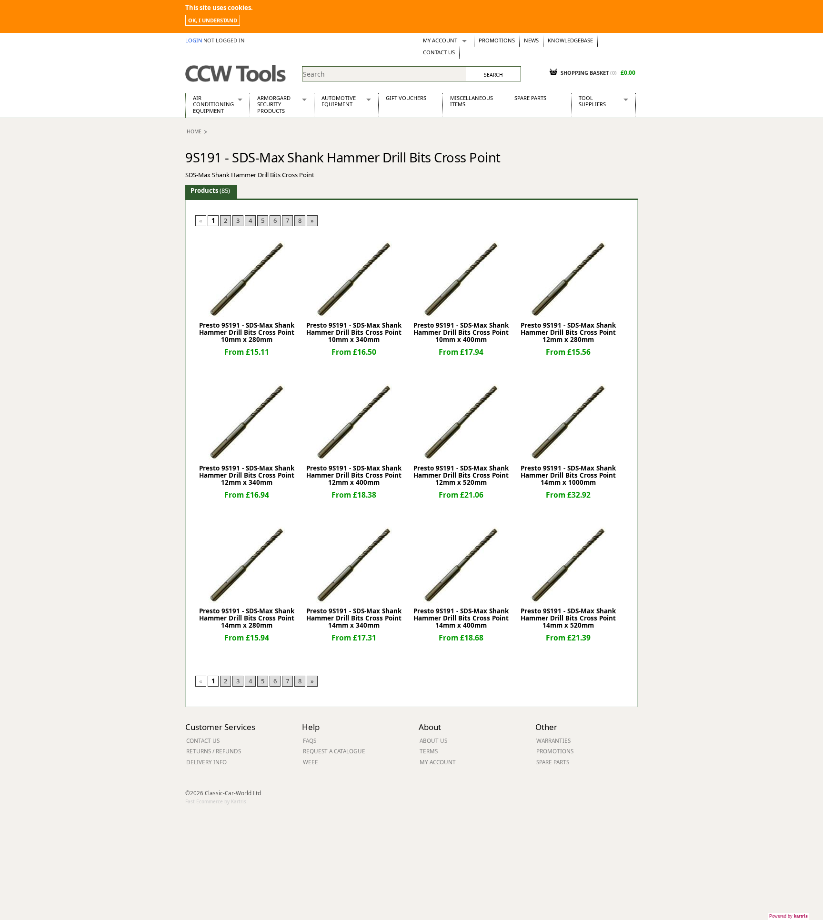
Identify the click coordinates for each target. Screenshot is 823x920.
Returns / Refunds (213, 751)
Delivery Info (206, 762)
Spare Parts (530, 97)
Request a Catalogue (334, 751)
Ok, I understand (212, 20)
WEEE (310, 762)
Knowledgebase (570, 40)
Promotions (497, 40)
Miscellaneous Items (471, 101)
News (531, 40)
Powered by (788, 916)
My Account (440, 40)
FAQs (309, 740)
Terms (429, 751)
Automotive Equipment (338, 101)
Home (194, 131)
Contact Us (439, 52)
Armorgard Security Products (274, 104)
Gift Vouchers (406, 97)
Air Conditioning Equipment (213, 104)
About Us (433, 740)
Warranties (553, 740)
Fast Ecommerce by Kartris (215, 801)
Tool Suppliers (592, 101)
